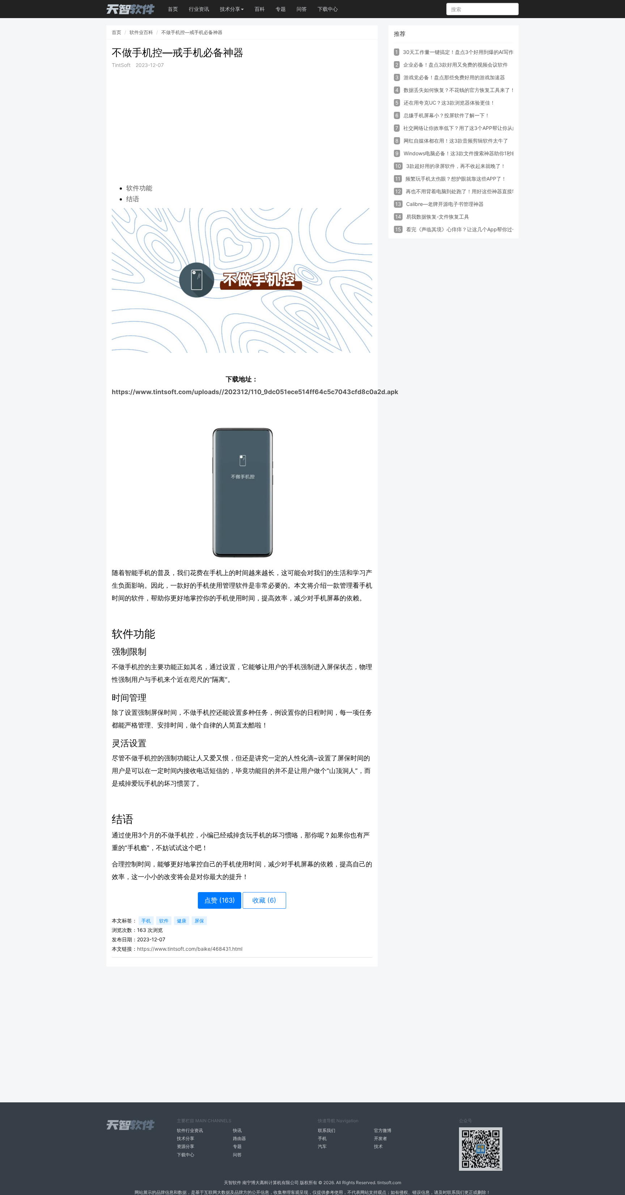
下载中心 (328, 9)
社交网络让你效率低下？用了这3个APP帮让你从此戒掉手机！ (473, 128)
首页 (173, 9)
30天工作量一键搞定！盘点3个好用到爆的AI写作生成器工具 (471, 52)
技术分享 (185, 1138)
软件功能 (139, 188)
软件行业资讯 (190, 1130)
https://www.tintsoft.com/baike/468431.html (189, 949)
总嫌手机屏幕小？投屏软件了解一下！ (447, 115)
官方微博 (382, 1130)
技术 (378, 1146)
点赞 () (219, 900)
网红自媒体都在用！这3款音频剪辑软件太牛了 (456, 141)
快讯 (237, 1130)
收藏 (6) (264, 900)
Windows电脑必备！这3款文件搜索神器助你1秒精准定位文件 (473, 153)
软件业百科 (141, 32)
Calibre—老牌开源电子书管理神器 (445, 204)
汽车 (322, 1146)
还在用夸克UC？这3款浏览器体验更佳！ (449, 103)
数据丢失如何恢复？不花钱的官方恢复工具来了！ (459, 90)
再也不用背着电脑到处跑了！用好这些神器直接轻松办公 (469, 191)
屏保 (199, 921)
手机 (146, 921)
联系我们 (326, 1130)
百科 (260, 9)
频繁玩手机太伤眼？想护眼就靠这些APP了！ (455, 179)
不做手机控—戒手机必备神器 (191, 32)
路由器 (239, 1138)
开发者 (380, 1138)
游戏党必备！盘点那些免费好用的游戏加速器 (454, 77)
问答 (302, 9)
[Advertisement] (242, 126)
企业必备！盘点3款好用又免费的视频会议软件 (455, 65)
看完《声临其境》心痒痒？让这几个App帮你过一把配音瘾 (471, 229)
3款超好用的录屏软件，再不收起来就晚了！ (456, 166)
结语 (132, 199)
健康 (181, 921)
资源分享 (185, 1146)
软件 (164, 921)
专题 (281, 9)
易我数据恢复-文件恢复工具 (437, 217)
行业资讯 (199, 9)
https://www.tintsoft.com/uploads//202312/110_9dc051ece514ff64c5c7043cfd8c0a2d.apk (255, 392)
